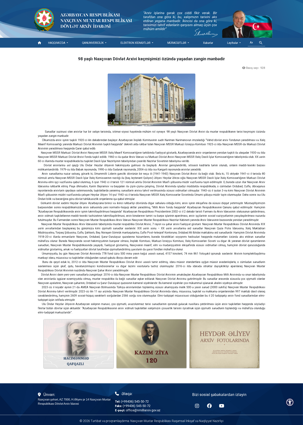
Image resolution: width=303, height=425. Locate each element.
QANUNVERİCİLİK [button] (93, 42)
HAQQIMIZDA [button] (57, 42)
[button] (289, 402)
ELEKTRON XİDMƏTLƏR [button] (135, 42)
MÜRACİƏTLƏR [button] (177, 42)
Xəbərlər (208, 42)
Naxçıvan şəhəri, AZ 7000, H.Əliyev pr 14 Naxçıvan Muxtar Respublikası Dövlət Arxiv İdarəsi (74, 401)
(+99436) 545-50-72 (135, 401)
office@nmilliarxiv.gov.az (143, 410)
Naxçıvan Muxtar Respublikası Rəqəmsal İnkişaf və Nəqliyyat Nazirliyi (176, 421)
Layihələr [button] (233, 42)
